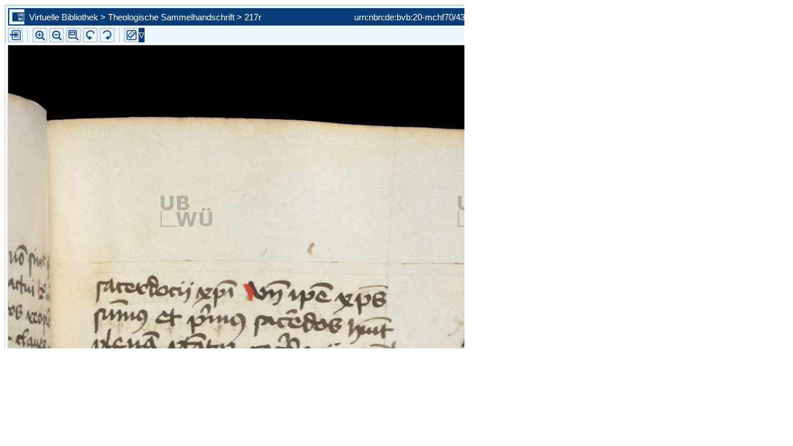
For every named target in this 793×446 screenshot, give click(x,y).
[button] (73, 35)
